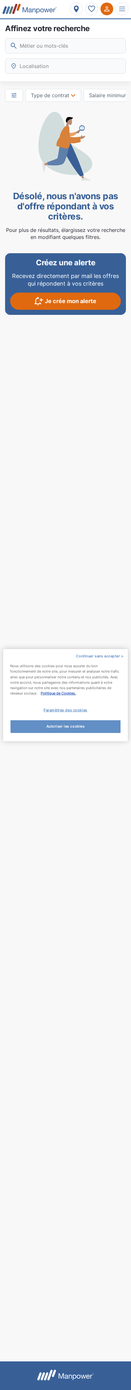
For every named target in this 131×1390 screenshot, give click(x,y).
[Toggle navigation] (122, 9)
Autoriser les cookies (65, 726)
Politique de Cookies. (58, 693)
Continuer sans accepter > (99, 656)
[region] (65, 695)
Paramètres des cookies (65, 710)
